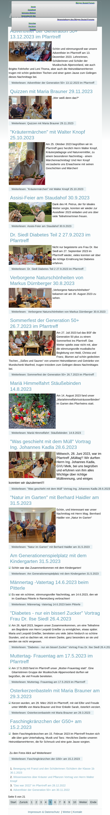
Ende (93, 802)
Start (13, 802)
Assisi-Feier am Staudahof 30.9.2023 (49, 197)
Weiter (83, 802)
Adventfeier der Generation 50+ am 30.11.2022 (41, 789)
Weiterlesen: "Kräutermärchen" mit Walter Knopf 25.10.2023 (47, 189)
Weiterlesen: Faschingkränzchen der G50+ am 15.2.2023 (46, 758)
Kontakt (77, 811)
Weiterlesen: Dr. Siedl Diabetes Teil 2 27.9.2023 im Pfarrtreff (47, 268)
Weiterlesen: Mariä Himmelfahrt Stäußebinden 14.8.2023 (47, 432)
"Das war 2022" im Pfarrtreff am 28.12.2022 (39, 785)
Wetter (67, 811)
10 (74, 802)
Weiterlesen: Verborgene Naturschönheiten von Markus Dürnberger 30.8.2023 (58, 311)
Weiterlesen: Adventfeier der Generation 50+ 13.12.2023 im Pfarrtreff (53, 82)
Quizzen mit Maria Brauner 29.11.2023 (51, 91)
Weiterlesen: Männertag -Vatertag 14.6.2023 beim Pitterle (46, 604)
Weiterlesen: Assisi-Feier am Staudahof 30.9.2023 (41, 226)
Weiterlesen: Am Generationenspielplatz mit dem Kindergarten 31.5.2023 (55, 573)
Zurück (23, 802)
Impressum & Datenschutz (44, 811)
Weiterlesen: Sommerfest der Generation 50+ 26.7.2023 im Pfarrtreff (53, 374)
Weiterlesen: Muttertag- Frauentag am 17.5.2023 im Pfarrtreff (48, 681)
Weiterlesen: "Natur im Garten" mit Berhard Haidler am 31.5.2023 (51, 546)
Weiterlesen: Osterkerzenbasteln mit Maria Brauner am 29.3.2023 (51, 712)
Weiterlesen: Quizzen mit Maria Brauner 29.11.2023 (42, 123)
